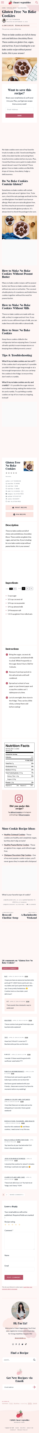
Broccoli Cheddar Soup (10, 916)
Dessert (12, 904)
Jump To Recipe (8, 25)
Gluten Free (22, 7)
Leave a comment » (10, 968)
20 (32, 904)
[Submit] (34, 1359)
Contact (13, 1429)
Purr (23, 1422)
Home (4, 7)
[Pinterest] (16, 1344)
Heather (8, 1020)
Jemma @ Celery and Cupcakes (17, 1099)
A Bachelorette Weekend (29, 916)
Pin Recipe (21, 514)
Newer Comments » (17, 1194)
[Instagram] (13, 1344)
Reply (26, 976)
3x (31, 588)
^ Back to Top (9, 1427)
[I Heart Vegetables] (19, 1414)
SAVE (20, 115)
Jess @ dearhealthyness (14, 1158)
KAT (6, 976)
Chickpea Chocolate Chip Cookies (17, 855)
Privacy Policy (23, 1429)
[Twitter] (22, 1344)
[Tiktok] (26, 1344)
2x (27, 588)
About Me (30, 1427)
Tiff (6, 1037)
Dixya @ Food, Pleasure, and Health (19, 1121)
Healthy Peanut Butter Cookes (16, 845)
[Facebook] (19, 1344)
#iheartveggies (24, 815)
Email (6, 1266)
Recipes (23, 1427)
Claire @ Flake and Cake (14, 1177)
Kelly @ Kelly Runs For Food (16, 1140)
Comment (8, 1230)
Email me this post (23, 25)
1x (23, 588)
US (11, 589)
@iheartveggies (16, 812)
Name (6, 1255)
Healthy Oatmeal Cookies (14, 834)
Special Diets (11, 7)
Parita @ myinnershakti (14, 1071)
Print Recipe (21, 507)
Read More (19, 1338)
